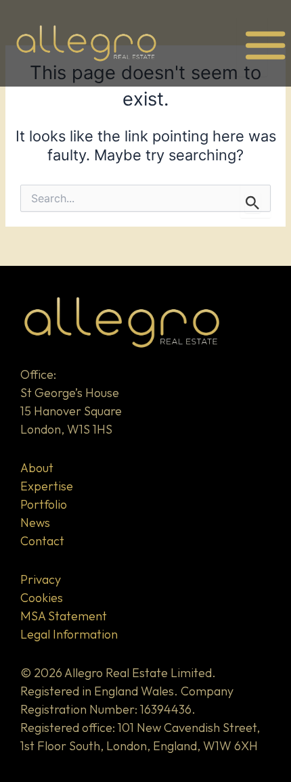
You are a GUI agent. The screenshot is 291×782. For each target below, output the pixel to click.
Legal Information (69, 634)
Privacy (40, 579)
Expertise (46, 486)
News (35, 522)
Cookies (41, 597)
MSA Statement (63, 616)
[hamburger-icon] (252, 46)
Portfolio (43, 504)
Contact (42, 541)
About (36, 468)
